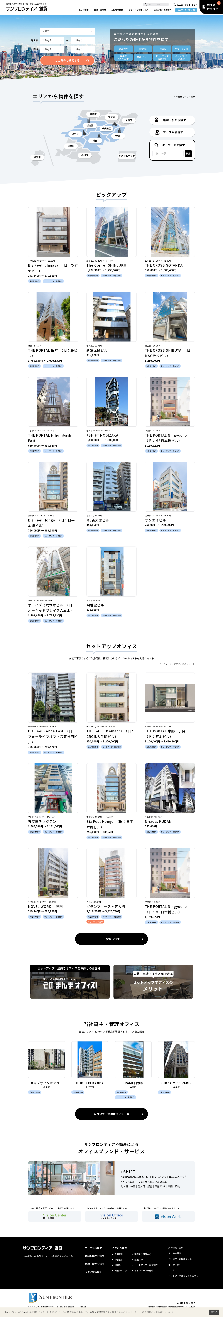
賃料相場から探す (94, 1256)
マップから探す (93, 1271)
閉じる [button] (214, 1312)
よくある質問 (174, 1253)
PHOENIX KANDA (90, 1083)
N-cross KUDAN (158, 821)
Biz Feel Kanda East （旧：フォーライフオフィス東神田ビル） (53, 736)
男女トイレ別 (181, 48)
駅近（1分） (143, 57)
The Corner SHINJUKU (106, 265)
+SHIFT (128, 1171)
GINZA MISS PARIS (176, 1083)
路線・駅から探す (94, 1264)
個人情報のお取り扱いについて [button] (158, 1312)
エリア (83, 9)
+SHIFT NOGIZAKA (102, 435)
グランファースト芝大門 (105, 906)
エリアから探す (93, 1248)
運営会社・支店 (175, 1247)
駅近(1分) (139, 1259)
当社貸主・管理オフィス (180, 1258)
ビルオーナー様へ (184, 9)
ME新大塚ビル (97, 520)
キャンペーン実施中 (143, 1270)
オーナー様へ (174, 1264)
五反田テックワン (42, 821)
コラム (171, 1270)
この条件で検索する (67, 60)
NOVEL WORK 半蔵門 (45, 906)
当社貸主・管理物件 (162, 9)
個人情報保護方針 (67, 1307)
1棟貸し (162, 48)
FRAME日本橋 (133, 1083)
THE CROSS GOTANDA (164, 265)
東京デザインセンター (46, 1083)
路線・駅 (100, 9)
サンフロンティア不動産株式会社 (41, 1307)
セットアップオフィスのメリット (179, 663)
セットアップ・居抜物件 (146, 1265)
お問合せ (83, 1307)
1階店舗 (143, 48)
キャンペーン (181, 57)
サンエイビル (155, 520)
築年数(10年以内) (142, 1254)
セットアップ (138, 9)
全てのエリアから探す (184, 96)
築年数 (123, 57)
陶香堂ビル (95, 604)
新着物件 (123, 48)
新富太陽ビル (97, 350)
